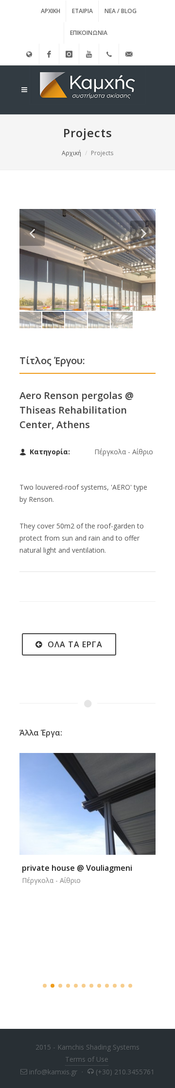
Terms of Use (86, 1059)
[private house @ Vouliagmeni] (76, 800)
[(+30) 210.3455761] (109, 54)
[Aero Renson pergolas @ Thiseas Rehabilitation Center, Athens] (87, 260)
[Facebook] (49, 54)
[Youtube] (89, 54)
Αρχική (50, 11)
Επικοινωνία (88, 33)
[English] (29, 54)
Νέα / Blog (121, 11)
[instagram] (69, 54)
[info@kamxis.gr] (129, 54)
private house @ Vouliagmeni (77, 868)
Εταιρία (82, 11)
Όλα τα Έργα (74, 644)
